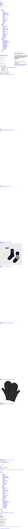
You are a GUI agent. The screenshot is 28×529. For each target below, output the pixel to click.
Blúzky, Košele (4, 487)
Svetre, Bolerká (4, 498)
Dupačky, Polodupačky (5, 29)
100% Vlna (3, 63)
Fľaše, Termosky (5, 44)
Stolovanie (4, 48)
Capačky (4, 489)
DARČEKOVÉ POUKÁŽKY (6, 42)
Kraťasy (4, 15)
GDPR (2, 512)
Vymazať (22, 61)
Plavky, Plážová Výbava (6, 19)
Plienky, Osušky (5, 506)
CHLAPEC (2, 10)
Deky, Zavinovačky (5, 43)
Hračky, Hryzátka (5, 504)
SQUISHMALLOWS (5, 40)
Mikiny (4, 30)
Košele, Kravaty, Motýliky (6, 477)
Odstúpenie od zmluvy (11, 512)
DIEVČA (2, 24)
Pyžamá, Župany (5, 34)
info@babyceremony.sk (7, 528)
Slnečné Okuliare (5, 47)
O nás (2, 510)
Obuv (3, 32)
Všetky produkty (3, 38)
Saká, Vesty (4, 20)
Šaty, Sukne (4, 496)
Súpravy (4, 36)
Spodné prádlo (4, 21)
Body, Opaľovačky (5, 12)
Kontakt (2, 50)
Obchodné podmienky (6, 512)
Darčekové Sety (5, 502)
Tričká (3, 23)
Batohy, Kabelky (5, 500)
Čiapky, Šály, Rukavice (5, 13)
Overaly (4, 18)
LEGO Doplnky (5, 46)
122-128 (24, 61)
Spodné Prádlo (4, 35)
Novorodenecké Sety (5, 17)
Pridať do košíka (16, 63)
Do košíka (1, 5)
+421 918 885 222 (2, 528)
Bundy (3, 11)
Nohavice (4, 16)
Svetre (3, 22)
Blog (2, 51)
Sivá (2, 61)
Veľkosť (16, 61)
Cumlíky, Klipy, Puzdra (5, 41)
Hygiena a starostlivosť (5, 45)
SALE (2, 9)
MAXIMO (22, 65)
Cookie (1, 512)
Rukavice (18, 53)
